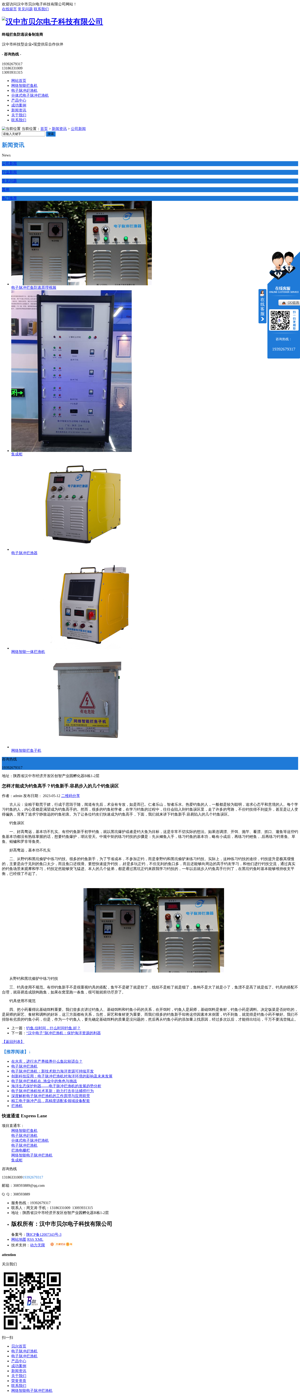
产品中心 (18, 100)
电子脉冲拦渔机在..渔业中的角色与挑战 (44, 1081)
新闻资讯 (18, 110)
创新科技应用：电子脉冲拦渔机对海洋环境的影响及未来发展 (61, 1076)
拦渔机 (16, 1106)
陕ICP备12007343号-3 (43, 1235)
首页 (44, 129)
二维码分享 (70, 796)
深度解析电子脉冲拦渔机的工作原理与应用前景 (50, 1096)
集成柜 (16, 454)
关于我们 (18, 115)
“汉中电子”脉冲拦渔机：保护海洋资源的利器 (63, 1033)
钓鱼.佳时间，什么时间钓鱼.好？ (53, 1028)
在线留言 (9, 9)
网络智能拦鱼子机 (26, 750)
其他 (5, 189)
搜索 (51, 134)
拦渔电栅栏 (20, 1150)
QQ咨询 (293, 302)
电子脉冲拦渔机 (24, 1066)
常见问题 (25, 9)
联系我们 (41, 9)
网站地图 (18, 1239)
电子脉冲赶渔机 (24, 90)
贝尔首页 (18, 1346)
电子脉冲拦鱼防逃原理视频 (33, 288)
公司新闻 (78, 129)
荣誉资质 (18, 1381)
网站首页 (18, 81)
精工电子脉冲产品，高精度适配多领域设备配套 (50, 1101)
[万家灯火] (61, 1245)
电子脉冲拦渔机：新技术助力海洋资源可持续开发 (52, 1071)
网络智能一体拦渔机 (28, 652)
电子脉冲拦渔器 (24, 553)
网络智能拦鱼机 (24, 86)
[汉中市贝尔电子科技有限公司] (52, 21)
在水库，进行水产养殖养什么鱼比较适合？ (46, 1061)
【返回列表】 (13, 1042)
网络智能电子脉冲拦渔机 (31, 1155)
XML (39, 1239)
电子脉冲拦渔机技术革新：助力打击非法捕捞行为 (52, 1091)
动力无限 (37, 1245)
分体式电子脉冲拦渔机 (30, 95)
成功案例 (18, 105)
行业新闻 (9, 172)
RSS (31, 1239)
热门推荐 (9, 198)
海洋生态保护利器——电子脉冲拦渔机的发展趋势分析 (56, 1086)
